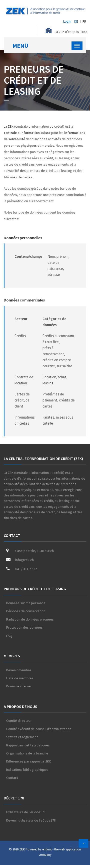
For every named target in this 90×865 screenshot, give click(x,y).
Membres (12, 655)
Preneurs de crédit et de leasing (35, 588)
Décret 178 (14, 797)
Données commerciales (24, 299)
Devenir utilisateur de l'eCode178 (31, 820)
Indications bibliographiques (27, 769)
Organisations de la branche (27, 753)
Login (67, 21)
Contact (12, 535)
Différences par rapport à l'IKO (29, 761)
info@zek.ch (24, 559)
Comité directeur (19, 720)
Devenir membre (18, 670)
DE (76, 21)
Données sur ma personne (26, 603)
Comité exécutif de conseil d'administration (38, 729)
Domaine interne (18, 686)
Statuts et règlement (22, 737)
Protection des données (24, 627)
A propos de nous (20, 706)
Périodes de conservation (25, 611)
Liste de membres (20, 678)
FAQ (9, 635)
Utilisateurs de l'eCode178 (26, 812)
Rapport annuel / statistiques (28, 745)
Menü (20, 45)
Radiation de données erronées (30, 619)
